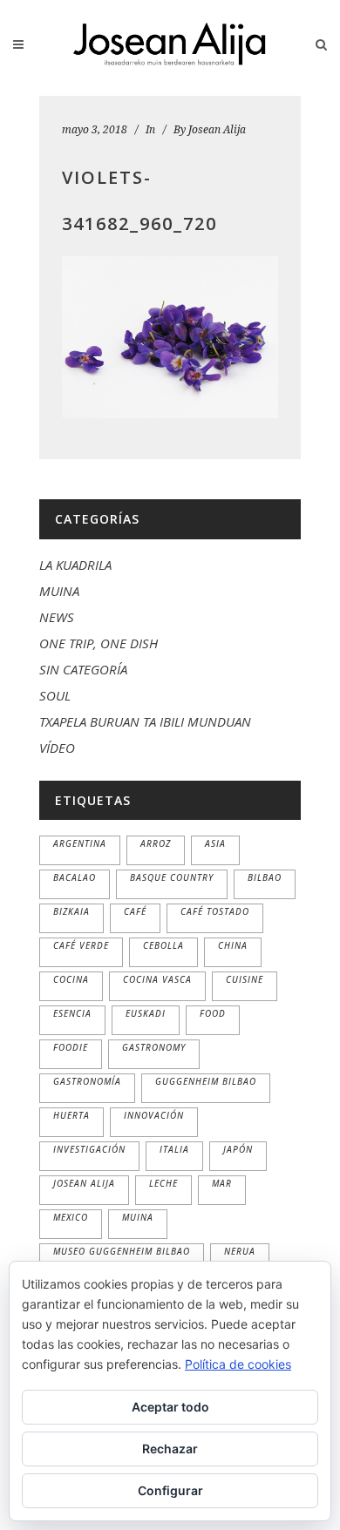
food (213, 1013)
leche (163, 1183)
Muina (137, 1217)
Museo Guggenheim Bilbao (121, 1251)
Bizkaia (71, 911)
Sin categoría (83, 669)
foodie (70, 1047)
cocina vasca (157, 979)
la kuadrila (75, 564)
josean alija (84, 1183)
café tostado (214, 911)
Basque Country (172, 877)
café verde (81, 945)
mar (222, 1183)
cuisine (244, 979)
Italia (174, 1149)
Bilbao (265, 877)
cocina (71, 979)
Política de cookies (238, 1364)
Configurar (170, 1490)
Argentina (79, 843)
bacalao (74, 877)
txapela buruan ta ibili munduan (145, 721)
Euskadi (146, 1013)
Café (135, 911)
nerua (239, 1251)
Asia (215, 843)
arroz (155, 843)
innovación (154, 1115)
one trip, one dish (98, 643)
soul (55, 695)
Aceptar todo (170, 1406)
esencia (72, 1013)
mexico (70, 1217)
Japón (238, 1149)
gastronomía (87, 1081)
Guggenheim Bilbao (205, 1081)
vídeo (57, 747)
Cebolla (163, 945)
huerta (71, 1115)
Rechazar (170, 1448)
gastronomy (154, 1047)
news (56, 617)
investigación (89, 1149)
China (233, 945)
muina (59, 590)
